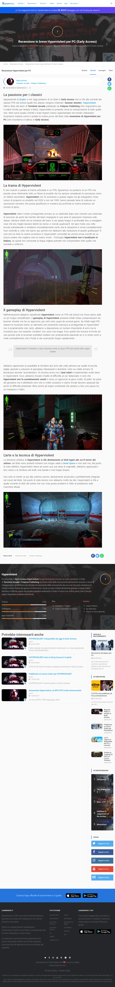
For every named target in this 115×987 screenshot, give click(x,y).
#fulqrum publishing (35, 556)
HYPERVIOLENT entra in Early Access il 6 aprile (50, 657)
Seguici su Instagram (105, 861)
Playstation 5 (54, 915)
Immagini (102, 70)
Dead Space (69, 463)
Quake (22, 99)
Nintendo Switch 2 (53, 923)
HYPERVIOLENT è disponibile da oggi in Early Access (52, 639)
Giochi (59, 3)
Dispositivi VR (54, 940)
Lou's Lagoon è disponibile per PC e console (108, 741)
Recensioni (32, 3)
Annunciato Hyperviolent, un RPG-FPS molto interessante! (55, 690)
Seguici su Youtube (105, 869)
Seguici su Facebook (105, 852)
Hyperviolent (89, 102)
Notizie (20, 3)
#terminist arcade (20, 556)
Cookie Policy (64, 970)
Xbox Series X (54, 918)
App (65, 3)
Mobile (52, 936)
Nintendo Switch (53, 928)
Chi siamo (74, 3)
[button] (93, 556)
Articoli (43, 3)
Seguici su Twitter (105, 844)
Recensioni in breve (68, 923)
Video (52, 3)
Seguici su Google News (105, 877)
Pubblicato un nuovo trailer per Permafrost (108, 727)
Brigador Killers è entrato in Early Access (107, 713)
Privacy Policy (51, 970)
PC (30, 88)
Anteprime (67, 927)
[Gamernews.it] (8, 3)
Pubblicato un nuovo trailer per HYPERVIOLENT (50, 674)
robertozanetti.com (57, 965)
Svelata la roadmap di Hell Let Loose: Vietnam (108, 756)
